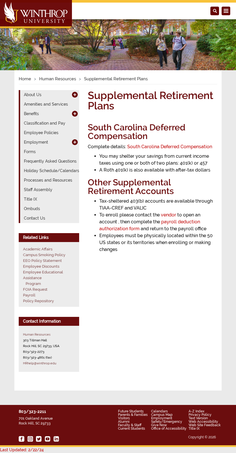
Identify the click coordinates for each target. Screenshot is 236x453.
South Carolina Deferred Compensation (169, 146)
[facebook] (21, 439)
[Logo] (36, 14)
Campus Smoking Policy (44, 255)
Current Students (131, 429)
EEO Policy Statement (42, 260)
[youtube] (47, 439)
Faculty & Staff (129, 425)
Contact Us (34, 218)
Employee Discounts (41, 266)
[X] (39, 439)
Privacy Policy (200, 415)
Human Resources (57, 78)
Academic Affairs (37, 249)
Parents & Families (133, 415)
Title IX (30, 199)
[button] (17, 38)
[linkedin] (56, 439)
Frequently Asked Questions (50, 161)
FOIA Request (35, 289)
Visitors (124, 418)
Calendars (159, 411)
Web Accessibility (203, 422)
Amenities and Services (46, 104)
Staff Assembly (38, 189)
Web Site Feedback (205, 425)
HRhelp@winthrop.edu (39, 363)
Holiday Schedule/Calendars (51, 170)
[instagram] (30, 439)
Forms (30, 151)
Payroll (29, 295)
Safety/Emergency (166, 422)
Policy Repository (38, 301)
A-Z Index (196, 411)
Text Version (198, 418)
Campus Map (162, 415)
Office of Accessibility (168, 429)
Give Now (159, 425)
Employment (161, 418)
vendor (169, 215)
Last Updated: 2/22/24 (22, 450)
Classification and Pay (44, 123)
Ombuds (32, 208)
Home (25, 78)
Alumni (124, 422)
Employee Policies (41, 132)
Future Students (131, 411)
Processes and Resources (48, 180)
